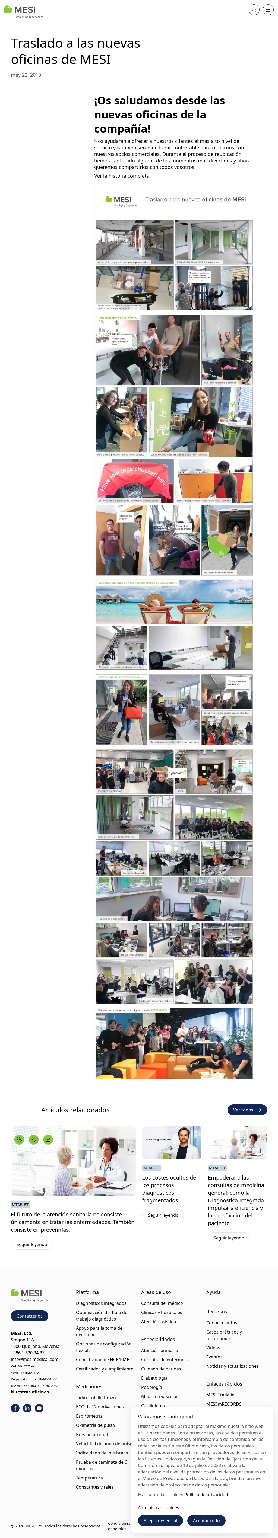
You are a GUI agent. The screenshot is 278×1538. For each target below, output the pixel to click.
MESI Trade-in (220, 1395)
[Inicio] (23, 11)
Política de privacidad (206, 1495)
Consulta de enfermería (165, 1360)
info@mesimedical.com (35, 1359)
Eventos (214, 1357)
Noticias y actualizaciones (232, 1366)
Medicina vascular (159, 1396)
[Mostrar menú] (268, 9)
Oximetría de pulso (95, 1425)
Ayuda (213, 1292)
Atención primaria (159, 1350)
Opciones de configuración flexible (104, 1347)
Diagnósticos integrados (101, 1303)
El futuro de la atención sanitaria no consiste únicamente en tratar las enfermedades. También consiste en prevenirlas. (72, 1222)
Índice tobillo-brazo (96, 1398)
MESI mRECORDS (224, 1404)
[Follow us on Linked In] (27, 1408)
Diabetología (154, 1378)
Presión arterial (92, 1434)
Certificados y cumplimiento (105, 1369)
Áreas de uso (156, 1292)
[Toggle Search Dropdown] (254, 9)
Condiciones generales (119, 1526)
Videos (213, 1348)
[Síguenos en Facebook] (15, 1408)
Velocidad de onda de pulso (104, 1444)
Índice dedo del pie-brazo (102, 1453)
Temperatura (89, 1478)
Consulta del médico (162, 1303)
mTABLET (20, 1204)
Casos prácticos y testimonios (224, 1335)
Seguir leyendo (35, 1245)
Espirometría (89, 1416)
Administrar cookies (158, 1508)
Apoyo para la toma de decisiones (99, 1331)
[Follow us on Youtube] (39, 1408)
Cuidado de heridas (161, 1369)
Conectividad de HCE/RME (102, 1360)
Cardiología (153, 1406)
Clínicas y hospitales (161, 1312)
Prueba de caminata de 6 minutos (101, 1465)
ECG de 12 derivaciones (100, 1407)
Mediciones (89, 1386)
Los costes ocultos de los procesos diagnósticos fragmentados (169, 1189)
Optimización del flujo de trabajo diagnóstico (101, 1315)
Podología (151, 1387)
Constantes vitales (94, 1487)
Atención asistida (158, 1322)
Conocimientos (221, 1323)
